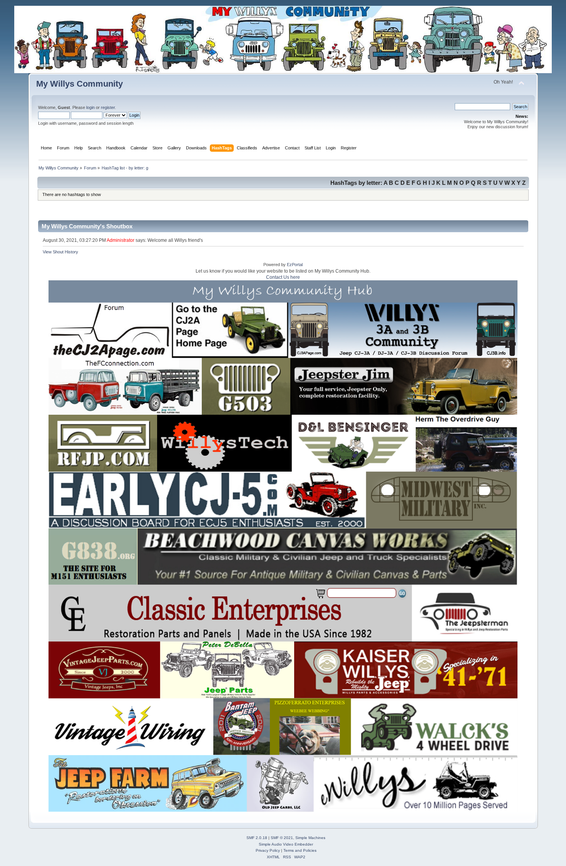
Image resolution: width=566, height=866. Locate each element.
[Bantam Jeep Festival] (240, 726)
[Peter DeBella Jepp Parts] (224, 669)
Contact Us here (283, 277)
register (108, 107)
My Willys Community (79, 84)
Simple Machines (310, 838)
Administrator (120, 240)
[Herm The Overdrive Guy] (475, 443)
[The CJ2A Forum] (101, 330)
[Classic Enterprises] (227, 611)
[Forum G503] (243, 386)
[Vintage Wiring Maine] (122, 726)
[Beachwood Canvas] (329, 557)
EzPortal (295, 264)
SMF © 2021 (282, 838)
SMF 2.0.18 (256, 838)
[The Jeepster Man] (471, 611)
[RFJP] (93, 443)
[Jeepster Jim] (411, 386)
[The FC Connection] (116, 386)
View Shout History (60, 252)
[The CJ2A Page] (227, 330)
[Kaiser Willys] (413, 669)
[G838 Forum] (83, 557)
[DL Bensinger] (357, 443)
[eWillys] (423, 783)
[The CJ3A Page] (314, 330)
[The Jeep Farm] (140, 783)
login (90, 107)
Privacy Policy (268, 850)
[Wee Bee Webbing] (311, 726)
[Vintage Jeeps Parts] (94, 669)
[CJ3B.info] (509, 330)
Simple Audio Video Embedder (286, 844)
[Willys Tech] (221, 443)
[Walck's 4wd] (441, 726)
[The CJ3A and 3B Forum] (409, 330)
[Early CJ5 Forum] (203, 500)
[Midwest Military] (450, 500)
